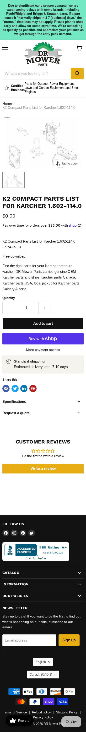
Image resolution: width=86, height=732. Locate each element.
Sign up (69, 640)
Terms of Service (15, 712)
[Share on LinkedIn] (23, 388)
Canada (41, 674)
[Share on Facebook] (6, 388)
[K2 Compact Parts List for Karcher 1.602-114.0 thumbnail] (13, 180)
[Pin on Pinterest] (33, 388)
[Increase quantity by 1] (44, 308)
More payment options (43, 350)
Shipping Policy (67, 712)
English (41, 662)
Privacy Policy (43, 717)
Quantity (8, 298)
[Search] (77, 73)
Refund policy (41, 712)
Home (7, 103)
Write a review (43, 469)
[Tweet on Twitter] (15, 388)
